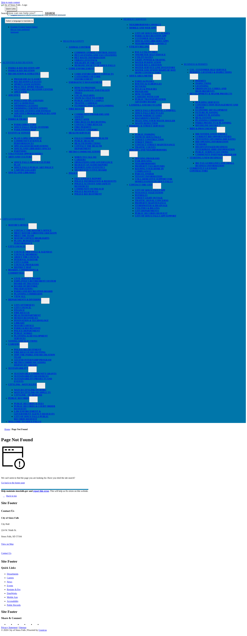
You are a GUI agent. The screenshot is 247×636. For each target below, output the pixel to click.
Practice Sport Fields (28, 87)
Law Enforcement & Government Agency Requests (34, 412)
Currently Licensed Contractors (203, 169)
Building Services (207, 102)
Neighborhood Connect (145, 24)
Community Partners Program (215, 154)
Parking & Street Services (146, 126)
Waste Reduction (146, 123)
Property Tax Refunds (150, 166)
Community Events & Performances (28, 142)
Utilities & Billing (147, 208)
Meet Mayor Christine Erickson (35, 233)
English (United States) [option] (24, 29)
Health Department (27, 315)
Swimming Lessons (26, 105)
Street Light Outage (149, 198)
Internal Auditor (26, 259)
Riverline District (208, 125)
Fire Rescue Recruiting (90, 122)
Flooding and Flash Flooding (94, 105)
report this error (41, 491)
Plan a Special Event (28, 138)
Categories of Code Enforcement (87, 77)
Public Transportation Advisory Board (150, 100)
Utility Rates (144, 57)
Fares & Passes (144, 81)
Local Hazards (84, 95)
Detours (140, 86)
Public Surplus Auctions (211, 152)
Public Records (18, 398)
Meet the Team (24, 235)
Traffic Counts (145, 147)
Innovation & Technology (31, 320)
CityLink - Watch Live (22, 384)
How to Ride (143, 94)
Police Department (27, 331)
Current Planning (207, 115)
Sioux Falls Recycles (149, 113)
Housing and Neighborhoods (148, 150)
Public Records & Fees (29, 403)
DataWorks (12, 593)
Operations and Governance (93, 162)
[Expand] (37, 64)
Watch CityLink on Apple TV (32, 392)
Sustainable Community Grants (35, 373)
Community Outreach (89, 189)
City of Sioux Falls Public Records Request (31, 417)
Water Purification (148, 62)
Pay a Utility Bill (146, 52)
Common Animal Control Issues (95, 52)
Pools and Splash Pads (28, 100)
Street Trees (144, 142)
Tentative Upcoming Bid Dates (215, 139)
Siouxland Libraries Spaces (32, 148)
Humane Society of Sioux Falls (94, 65)
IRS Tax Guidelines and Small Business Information (214, 164)
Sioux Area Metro (141, 76)
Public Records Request (151, 213)
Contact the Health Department (88, 147)
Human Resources (26, 318)
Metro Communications (84, 151)
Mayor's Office (18, 225)
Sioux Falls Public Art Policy (34, 167)
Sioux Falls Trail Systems (31, 127)
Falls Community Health (91, 138)
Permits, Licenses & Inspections (211, 72)
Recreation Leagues (27, 81)
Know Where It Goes (148, 115)
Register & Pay (14, 589)
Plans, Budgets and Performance (27, 241)
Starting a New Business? (206, 157)
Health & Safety (73, 41)
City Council (17, 246)
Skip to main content (10, 2)
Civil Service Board (27, 278)
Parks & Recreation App (24, 68)
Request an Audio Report (91, 165)
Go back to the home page (13, 483)
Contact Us (6, 553)
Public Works (23, 333)
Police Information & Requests (95, 181)
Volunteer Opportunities (25, 153)
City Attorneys (24, 305)
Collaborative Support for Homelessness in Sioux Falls (154, 180)
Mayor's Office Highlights (31, 238)
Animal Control (80, 47)
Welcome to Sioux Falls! (24, 421)
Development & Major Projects (211, 93)
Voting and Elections (22, 341)
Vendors (201, 144)
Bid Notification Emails (211, 134)
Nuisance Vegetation (149, 192)
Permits (200, 81)
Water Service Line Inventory (155, 67)
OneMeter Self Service (150, 54)
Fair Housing (143, 161)
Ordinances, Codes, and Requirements (210, 89)
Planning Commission (209, 120)
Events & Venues (19, 133)
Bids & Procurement (203, 128)
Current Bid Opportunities (213, 136)
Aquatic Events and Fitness (32, 111)
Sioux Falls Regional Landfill (155, 110)
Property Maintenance (150, 203)
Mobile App (12, 597)
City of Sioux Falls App (150, 190)
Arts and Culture (20, 157)
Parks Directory (25, 124)
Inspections (203, 83)
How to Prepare (85, 87)
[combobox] (19, 20)
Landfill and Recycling (145, 105)
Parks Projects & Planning (213, 123)
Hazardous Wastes (147, 118)
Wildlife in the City (87, 63)
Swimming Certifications (31, 108)
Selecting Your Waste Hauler (155, 120)
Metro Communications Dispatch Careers (30, 363)
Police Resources (86, 191)
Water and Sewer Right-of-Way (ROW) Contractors (155, 71)
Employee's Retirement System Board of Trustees (35, 282)
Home (7, 429)
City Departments (147, 210)
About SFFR (81, 119)
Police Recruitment (88, 194)
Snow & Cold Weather (89, 98)
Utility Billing (139, 46)
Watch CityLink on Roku (30, 390)
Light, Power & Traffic (150, 60)
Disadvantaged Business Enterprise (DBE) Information (215, 148)
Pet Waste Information (89, 57)
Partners (20, 151)
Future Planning (206, 112)
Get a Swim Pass (24, 103)
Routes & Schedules (148, 84)
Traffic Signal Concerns (151, 200)
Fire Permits (82, 127)
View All (20, 296)
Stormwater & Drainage (151, 205)
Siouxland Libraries (22, 172)
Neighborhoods (145, 163)
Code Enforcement (81, 68)
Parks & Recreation (21, 70)
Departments (12, 574)
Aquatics (14, 95)
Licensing (201, 86)
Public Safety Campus (89, 100)
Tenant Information (148, 176)
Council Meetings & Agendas (33, 252)
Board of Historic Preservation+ (26, 287)
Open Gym (20, 92)
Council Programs (26, 264)
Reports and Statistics (89, 167)
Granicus (43, 630)
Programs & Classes (27, 79)
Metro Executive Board (90, 170)
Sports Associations (27, 84)
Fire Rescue (76, 109)
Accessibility (12, 601)
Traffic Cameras (85, 103)
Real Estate (203, 117)
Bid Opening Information (211, 141)
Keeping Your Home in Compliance (149, 169)
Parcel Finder (144, 174)
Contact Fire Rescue (88, 124)
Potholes (141, 195)
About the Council (26, 257)
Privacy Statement (9, 627)
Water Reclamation (148, 65)
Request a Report (86, 129)
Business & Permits (196, 64)
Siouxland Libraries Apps (152, 41)
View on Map (7, 544)
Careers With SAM (147, 96)
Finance (19, 310)
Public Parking (145, 134)
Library (19, 323)
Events (10, 585)
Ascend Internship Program (32, 360)
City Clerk (21, 262)
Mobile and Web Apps (143, 28)
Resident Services (135, 19)
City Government (14, 219)
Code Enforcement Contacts (94, 74)
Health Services (80, 133)
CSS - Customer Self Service (208, 69)
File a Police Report (87, 178)
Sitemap (22, 627)
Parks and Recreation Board (33, 291)
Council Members (25, 254)
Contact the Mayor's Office (33, 230)
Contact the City (141, 184)
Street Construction (149, 139)
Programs (141, 91)
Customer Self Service (150, 38)
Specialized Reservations (31, 146)
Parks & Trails (18, 119)
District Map (22, 267)
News (9, 582)
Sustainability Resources (31, 376)
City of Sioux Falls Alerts (152, 33)
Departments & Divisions (24, 299)
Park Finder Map (25, 129)
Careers (80, 159)
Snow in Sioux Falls (148, 137)
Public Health (84, 141)
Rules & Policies (146, 89)
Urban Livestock (85, 60)
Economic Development (211, 110)
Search (4, 13)
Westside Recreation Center (33, 89)
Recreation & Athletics (24, 73)
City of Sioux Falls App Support (155, 216)
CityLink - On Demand (28, 395)
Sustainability (18, 368)
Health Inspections (87, 143)
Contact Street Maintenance (155, 144)
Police (73, 173)
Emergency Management (85, 82)
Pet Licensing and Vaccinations (95, 55)
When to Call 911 (85, 157)
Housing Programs (147, 158)
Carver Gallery (25, 170)
